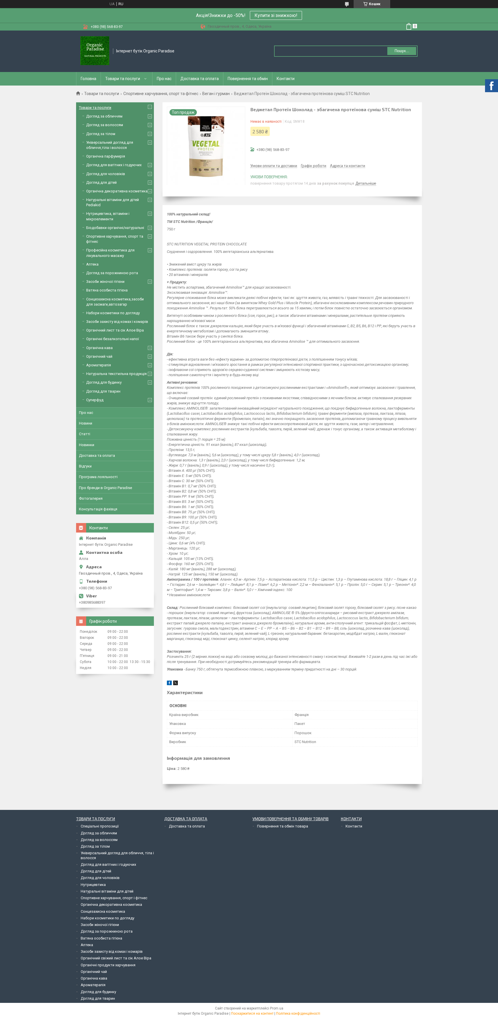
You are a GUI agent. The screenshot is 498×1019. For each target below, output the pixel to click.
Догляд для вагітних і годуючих (114, 165)
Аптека (92, 264)
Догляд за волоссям (104, 125)
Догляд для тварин (103, 391)
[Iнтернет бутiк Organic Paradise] (94, 51)
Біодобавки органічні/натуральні (115, 228)
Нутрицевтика (93, 884)
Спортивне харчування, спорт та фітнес (160, 93)
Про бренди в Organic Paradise (105, 488)
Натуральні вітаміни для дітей (107, 891)
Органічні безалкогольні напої (112, 339)
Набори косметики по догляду (113, 313)
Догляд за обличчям (104, 116)
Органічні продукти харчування (108, 965)
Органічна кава (99, 348)
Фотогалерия (91, 498)
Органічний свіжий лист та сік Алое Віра (116, 958)
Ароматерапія (98, 365)
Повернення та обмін (248, 78)
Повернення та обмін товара (282, 826)
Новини (85, 423)
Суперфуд (94, 400)
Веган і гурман (216, 93)
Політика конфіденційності (298, 1014)
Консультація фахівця (98, 509)
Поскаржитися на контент (252, 1014)
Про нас (164, 78)
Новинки (86, 445)
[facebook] (169, 684)
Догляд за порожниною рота (112, 273)
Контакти (286, 78)
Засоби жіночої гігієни (105, 281)
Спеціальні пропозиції (100, 826)
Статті (84, 434)
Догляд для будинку (104, 382)
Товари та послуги (122, 78)
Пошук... (402, 51)
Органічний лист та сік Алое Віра (115, 330)
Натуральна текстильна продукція (116, 374)
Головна (88, 78)
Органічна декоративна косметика (117, 191)
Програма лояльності (98, 477)
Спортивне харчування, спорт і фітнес (114, 898)
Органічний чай (99, 356)
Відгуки (85, 466)
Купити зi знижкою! (275, 15)
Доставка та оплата (199, 78)
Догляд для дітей (101, 182)
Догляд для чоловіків (105, 174)
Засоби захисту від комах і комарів (117, 321)
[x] (175, 684)
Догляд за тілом (100, 134)
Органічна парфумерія (105, 156)
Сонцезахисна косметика (103, 911)
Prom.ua (276, 1008)
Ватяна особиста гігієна (107, 290)
